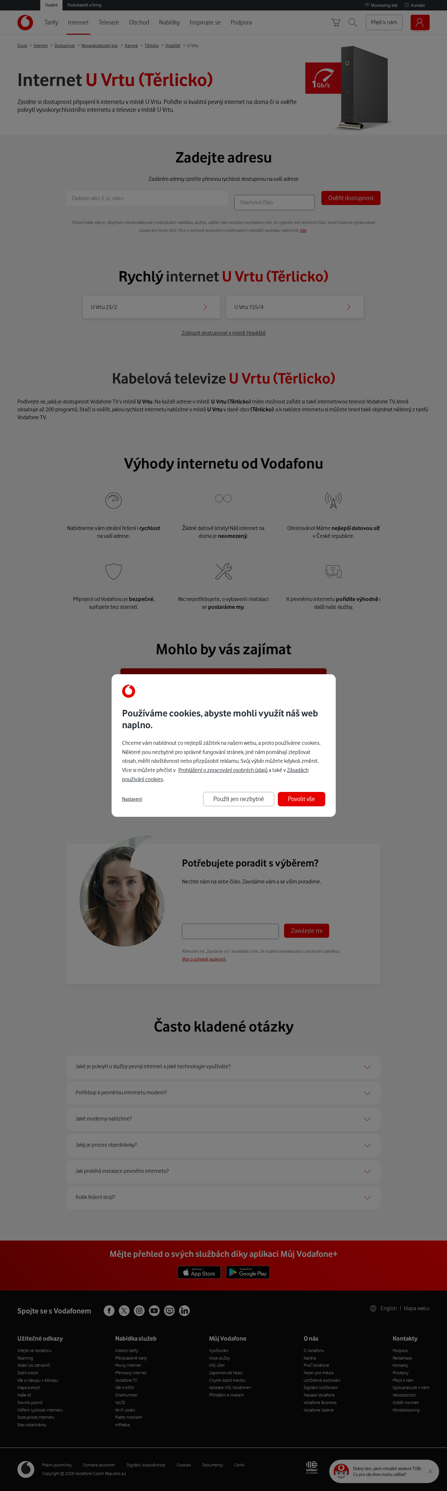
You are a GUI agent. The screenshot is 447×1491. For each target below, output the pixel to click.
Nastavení (132, 799)
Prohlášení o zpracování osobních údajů (223, 770)
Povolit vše (301, 799)
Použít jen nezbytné (238, 799)
